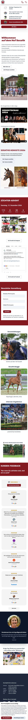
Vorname (5, 293)
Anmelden (7, 311)
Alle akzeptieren (6, 717)
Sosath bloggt (14, 367)
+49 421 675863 (12, 690)
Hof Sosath (8, 250)
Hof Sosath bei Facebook (14, 277)
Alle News (14, 26)
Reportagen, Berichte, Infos (14, 396)
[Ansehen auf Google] (14, 497)
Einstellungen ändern (19, 717)
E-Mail (4, 305)
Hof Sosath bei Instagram (14, 240)
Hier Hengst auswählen (7, 159)
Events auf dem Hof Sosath (14, 361)
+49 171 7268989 (12, 691)
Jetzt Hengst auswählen (9, 69)
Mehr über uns (6, 66)
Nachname (5, 299)
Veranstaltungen (14, 332)
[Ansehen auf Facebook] (14, 578)
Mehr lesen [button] (14, 516)
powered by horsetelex (14, 432)
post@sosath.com (12, 688)
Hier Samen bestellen (7, 162)
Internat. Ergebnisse (14, 402)
